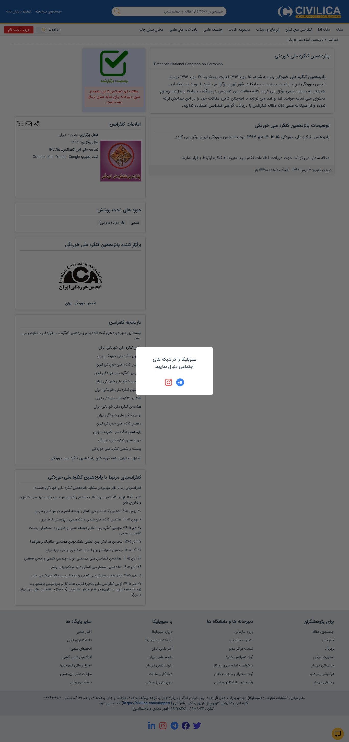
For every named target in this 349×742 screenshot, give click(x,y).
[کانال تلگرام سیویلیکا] (180, 382)
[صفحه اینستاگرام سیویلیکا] (169, 382)
